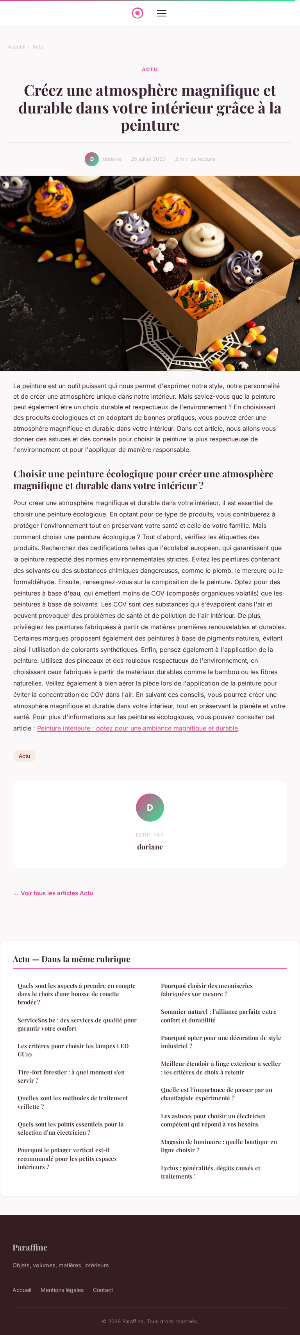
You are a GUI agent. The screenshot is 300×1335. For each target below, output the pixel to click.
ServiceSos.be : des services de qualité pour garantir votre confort (77, 1024)
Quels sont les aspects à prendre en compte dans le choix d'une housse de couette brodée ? (77, 994)
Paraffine (29, 1246)
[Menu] (162, 13)
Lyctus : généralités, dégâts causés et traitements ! (210, 1172)
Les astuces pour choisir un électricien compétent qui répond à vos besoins (213, 1120)
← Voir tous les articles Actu (53, 893)
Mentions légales (62, 1289)
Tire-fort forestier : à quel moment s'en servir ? (71, 1076)
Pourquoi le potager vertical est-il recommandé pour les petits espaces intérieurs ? (67, 1158)
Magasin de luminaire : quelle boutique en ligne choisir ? (219, 1146)
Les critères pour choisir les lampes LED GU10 (73, 1050)
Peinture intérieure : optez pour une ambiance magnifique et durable (137, 728)
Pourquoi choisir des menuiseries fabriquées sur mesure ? (207, 990)
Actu (37, 46)
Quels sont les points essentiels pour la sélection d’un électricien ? (71, 1128)
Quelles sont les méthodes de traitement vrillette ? (73, 1102)
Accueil (16, 46)
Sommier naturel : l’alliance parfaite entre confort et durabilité (219, 1016)
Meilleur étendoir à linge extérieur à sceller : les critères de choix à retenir (221, 1068)
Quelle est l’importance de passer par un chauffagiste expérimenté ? (216, 1094)
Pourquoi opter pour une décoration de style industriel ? (221, 1042)
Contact (103, 1289)
